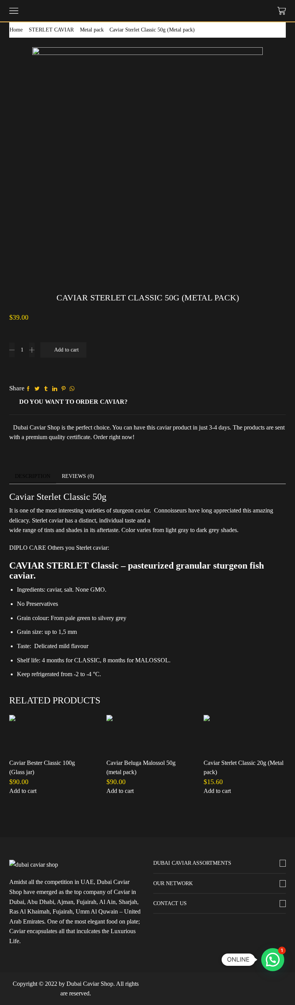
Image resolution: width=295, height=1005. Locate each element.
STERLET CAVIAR (51, 30)
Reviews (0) (78, 476)
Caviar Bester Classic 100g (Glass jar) (42, 767)
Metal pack (92, 30)
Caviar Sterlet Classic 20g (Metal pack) (243, 767)
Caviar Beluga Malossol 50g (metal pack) (141, 767)
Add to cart (66, 350)
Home (16, 30)
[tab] (32, 476)
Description (32, 476)
